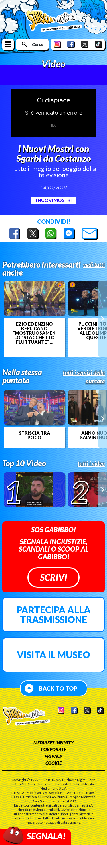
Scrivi (53, 577)
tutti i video (91, 463)
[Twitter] (84, 44)
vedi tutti (94, 264)
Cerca (37, 44)
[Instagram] (57, 44)
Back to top (58, 688)
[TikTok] (98, 44)
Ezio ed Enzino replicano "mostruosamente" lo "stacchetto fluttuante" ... (34, 333)
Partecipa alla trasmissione (54, 614)
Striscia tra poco (34, 435)
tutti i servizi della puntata (84, 376)
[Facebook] (71, 44)
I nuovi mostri (54, 200)
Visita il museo (53, 654)
